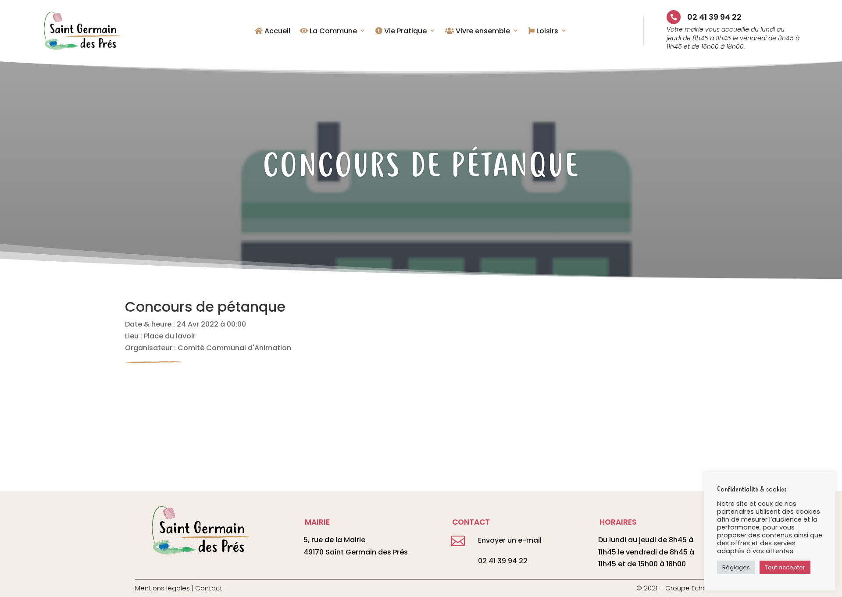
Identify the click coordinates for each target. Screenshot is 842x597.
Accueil (276, 31)
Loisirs (546, 31)
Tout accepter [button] (785, 567)
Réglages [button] (736, 567)
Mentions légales (162, 588)
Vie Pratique (404, 31)
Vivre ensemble (482, 31)
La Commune (332, 31)
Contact (208, 588)
